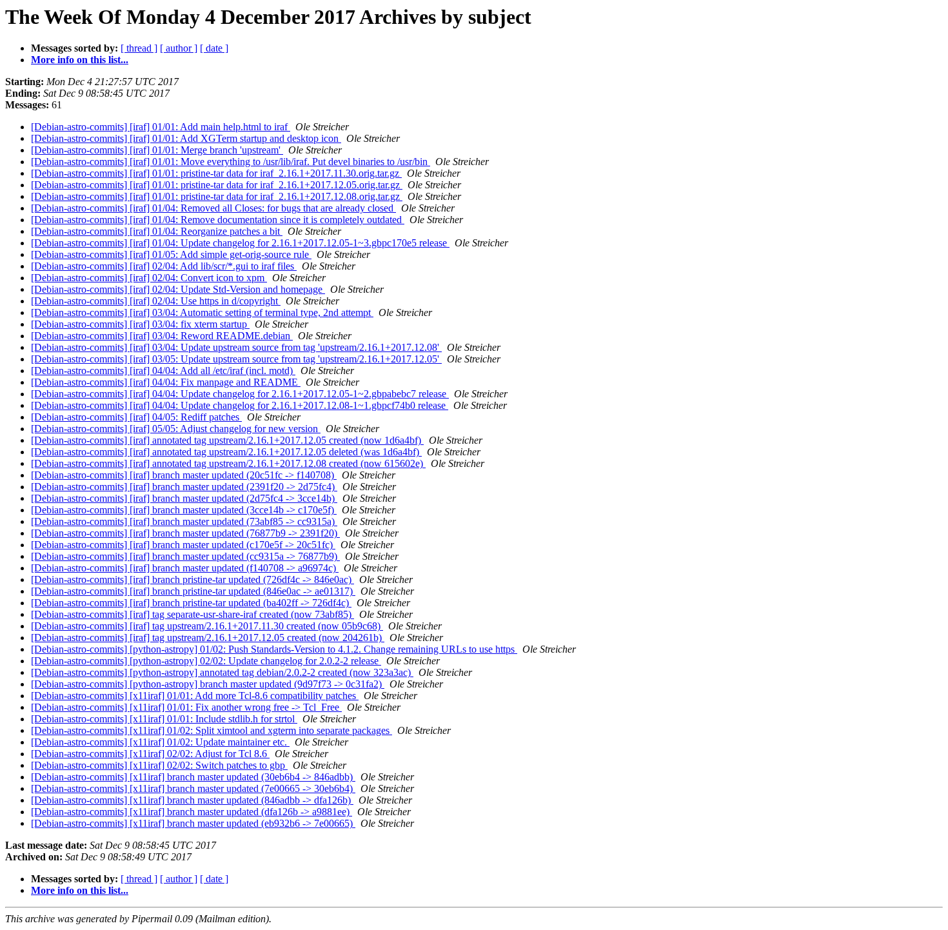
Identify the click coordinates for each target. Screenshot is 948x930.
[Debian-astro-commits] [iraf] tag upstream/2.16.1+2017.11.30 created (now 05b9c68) (207, 625)
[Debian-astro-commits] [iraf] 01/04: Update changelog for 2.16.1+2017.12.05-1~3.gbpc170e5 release (240, 242)
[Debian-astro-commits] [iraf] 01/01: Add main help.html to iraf (160, 126)
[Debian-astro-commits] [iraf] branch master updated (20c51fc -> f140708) (184, 475)
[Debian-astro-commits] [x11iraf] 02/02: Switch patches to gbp (159, 765)
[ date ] (214, 48)
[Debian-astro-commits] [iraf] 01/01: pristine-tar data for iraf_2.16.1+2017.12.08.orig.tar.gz (216, 196)
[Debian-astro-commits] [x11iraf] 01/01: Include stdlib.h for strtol (164, 718)
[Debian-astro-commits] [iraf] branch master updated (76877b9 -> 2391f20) (185, 533)
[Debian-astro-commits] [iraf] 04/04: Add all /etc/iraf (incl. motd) (163, 370)
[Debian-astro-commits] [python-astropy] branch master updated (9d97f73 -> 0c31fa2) (207, 683)
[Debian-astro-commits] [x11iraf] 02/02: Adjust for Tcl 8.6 (150, 753)
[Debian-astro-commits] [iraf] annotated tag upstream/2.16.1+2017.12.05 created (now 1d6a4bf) (227, 440)
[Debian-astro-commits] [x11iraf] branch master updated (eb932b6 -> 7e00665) (193, 823)
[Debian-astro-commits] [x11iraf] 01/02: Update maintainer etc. (160, 742)
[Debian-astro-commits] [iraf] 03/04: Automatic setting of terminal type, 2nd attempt (202, 312)
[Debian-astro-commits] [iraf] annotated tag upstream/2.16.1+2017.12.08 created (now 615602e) (228, 463)
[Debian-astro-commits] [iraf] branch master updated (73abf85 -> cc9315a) (184, 521)
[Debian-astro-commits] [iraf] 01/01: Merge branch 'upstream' (157, 149)
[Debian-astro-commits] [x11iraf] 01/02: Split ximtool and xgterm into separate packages (211, 730)
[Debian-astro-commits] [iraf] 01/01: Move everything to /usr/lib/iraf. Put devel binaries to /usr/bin (230, 161)
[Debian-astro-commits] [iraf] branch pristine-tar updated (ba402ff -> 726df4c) (191, 602)
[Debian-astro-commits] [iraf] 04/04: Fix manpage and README (166, 382)
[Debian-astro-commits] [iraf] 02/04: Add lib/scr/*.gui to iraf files (164, 266)
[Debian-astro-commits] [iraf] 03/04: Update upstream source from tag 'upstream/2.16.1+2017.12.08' (236, 347)
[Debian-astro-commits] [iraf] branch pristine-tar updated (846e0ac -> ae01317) (193, 591)
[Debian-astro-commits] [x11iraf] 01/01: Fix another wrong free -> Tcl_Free (186, 707)
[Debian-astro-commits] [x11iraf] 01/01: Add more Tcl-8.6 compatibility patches (195, 695)
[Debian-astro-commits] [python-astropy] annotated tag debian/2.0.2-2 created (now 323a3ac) (222, 672)
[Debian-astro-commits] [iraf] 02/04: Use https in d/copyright (156, 300)
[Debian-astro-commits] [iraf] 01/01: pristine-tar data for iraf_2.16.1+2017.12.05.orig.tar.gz (216, 184)
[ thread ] (139, 48)
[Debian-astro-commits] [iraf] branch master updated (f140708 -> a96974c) (185, 567)
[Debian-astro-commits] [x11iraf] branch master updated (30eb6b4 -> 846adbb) (193, 776)
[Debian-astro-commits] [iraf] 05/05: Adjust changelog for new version (176, 428)
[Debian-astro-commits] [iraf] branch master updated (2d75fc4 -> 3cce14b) (184, 498)
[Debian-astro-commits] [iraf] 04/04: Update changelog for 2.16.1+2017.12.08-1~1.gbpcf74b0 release (239, 405)
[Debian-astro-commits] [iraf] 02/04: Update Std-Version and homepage (178, 289)
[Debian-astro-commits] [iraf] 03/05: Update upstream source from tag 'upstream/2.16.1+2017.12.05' (236, 358)
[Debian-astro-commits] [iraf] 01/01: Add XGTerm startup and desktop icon (186, 138)
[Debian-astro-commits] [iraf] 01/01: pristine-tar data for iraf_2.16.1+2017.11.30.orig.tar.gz (216, 173)
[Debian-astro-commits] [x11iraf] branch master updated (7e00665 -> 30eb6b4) (193, 788)
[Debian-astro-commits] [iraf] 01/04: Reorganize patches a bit (156, 231)
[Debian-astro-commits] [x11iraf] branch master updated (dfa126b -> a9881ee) (191, 811)
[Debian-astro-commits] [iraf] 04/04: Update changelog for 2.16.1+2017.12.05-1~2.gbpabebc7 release (240, 393)
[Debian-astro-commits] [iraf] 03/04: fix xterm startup (140, 324)
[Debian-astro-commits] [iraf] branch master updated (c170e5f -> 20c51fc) (183, 544)
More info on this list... (79, 59)
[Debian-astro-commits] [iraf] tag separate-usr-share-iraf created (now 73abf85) (192, 614)
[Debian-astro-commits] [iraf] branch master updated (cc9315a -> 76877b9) (185, 556)
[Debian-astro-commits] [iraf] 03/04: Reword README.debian (162, 335)
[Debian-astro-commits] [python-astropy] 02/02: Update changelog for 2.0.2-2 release (206, 660)
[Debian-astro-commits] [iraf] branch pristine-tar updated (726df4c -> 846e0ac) (192, 579)
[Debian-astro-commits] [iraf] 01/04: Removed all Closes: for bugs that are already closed (213, 208)
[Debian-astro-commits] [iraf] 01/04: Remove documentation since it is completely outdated (217, 219)
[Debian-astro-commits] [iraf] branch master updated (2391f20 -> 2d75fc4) (184, 486)
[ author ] (178, 48)
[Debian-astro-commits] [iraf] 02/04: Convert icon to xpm (149, 277)
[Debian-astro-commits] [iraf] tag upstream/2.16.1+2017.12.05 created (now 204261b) (207, 637)
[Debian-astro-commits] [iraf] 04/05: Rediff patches (136, 416)
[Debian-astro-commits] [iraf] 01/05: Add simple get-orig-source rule (171, 254)
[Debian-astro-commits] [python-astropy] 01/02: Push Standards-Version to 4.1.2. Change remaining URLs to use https (274, 649)
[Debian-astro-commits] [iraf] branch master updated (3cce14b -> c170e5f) (184, 509)
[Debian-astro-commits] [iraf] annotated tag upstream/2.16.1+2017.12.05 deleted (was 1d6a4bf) (226, 451)
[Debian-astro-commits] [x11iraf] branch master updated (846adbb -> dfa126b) (192, 800)
